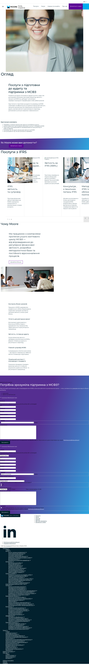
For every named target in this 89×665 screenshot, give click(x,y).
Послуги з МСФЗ (10, 573)
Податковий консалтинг (15, 614)
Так (3, 484)
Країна (35, 422)
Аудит (7, 551)
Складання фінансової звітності (17, 556)
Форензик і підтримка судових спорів (19, 557)
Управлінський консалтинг (16, 608)
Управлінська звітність (14, 565)
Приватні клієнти (11, 646)
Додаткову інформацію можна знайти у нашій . (22, 509)
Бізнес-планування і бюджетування (18, 602)
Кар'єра (38, 519)
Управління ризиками (14, 612)
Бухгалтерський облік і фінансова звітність (20, 605)
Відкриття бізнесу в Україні (16, 571)
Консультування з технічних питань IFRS (20, 578)
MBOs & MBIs (12, 601)
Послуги (36, 6)
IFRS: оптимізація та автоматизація (18, 582)
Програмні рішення (11, 622)
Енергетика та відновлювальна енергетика (18, 639)
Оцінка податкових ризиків (16, 586)
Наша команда (10, 656)
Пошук (86, 6)
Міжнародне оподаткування (16, 588)
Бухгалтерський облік (14, 563)
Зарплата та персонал (14, 567)
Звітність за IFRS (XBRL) (15, 581)
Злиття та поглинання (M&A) (16, 597)
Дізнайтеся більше (15, 262)
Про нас (64, 6)
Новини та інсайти (54, 6)
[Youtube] (4, 538)
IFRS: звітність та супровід (15, 577)
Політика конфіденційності (71, 440)
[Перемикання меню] (3, 6)
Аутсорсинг (9, 561)
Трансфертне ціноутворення (16, 589)
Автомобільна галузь (12, 634)
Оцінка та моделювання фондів (17, 609)
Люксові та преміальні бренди (14, 635)
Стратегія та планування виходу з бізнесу (20, 604)
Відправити (5, 442)
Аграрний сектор (11, 633)
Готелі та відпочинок (12, 643)
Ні (2, 485)
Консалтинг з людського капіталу (18, 610)
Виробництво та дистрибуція (14, 645)
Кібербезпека (9, 616)
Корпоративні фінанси (12, 596)
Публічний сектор (11, 647)
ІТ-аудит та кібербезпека (15, 625)
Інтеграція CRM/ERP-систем (16, 623)
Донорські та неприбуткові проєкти (16, 637)
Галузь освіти (9, 638)
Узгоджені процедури (14, 555)
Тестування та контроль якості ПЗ (18, 629)
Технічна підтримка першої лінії (17, 618)
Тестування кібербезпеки (15, 617)
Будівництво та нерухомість (14, 649)
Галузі (43, 6)
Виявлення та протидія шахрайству (18, 560)
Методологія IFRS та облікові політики (19, 580)
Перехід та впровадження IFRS (17, 576)
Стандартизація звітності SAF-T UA (15, 584)
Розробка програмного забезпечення (19, 627)
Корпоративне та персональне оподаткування (22, 590)
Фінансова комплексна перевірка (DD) (19, 598)
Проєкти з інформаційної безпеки (18, 621)
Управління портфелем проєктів (17, 626)
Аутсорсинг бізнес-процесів (16, 568)
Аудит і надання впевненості (16, 552)
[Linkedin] (10, 537)
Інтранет (5, 663)
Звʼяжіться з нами (75, 6)
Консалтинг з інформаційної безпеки (19, 619)
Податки (8, 585)
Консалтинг (9, 606)
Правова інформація (10, 543)
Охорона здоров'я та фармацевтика (16, 642)
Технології (8, 650)
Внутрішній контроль (14, 613)
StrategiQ (8, 546)
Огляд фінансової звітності (16, 553)
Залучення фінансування (15, 600)
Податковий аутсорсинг (15, 569)
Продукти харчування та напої (14, 641)
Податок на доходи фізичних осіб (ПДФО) (20, 592)
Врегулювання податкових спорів (18, 594)
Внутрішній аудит (13, 559)
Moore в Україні (10, 655)
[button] (85, 219)
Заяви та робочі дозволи (15, 572)
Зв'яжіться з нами (16, 146)
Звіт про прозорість (41, 521)
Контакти (8, 658)
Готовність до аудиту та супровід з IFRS (19, 575)
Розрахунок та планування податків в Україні (21, 593)
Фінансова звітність (14, 564)
